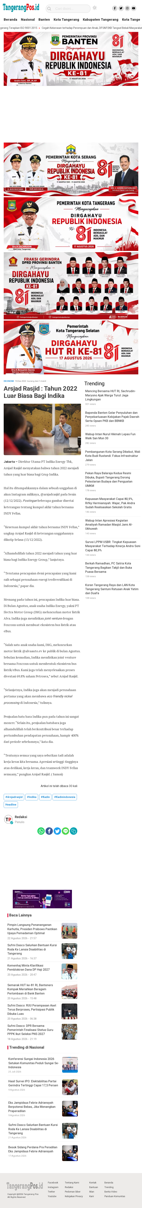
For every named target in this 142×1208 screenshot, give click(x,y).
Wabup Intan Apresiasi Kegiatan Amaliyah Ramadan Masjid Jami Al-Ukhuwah (109, 524)
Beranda (10, 19)
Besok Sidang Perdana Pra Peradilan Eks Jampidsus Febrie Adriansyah (32, 1149)
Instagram (53, 1187)
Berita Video (110, 1191)
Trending (109, 1187)
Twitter (51, 1191)
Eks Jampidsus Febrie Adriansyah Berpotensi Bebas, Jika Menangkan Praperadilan (31, 1107)
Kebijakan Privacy (74, 1196)
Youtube (52, 1196)
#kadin (45, 797)
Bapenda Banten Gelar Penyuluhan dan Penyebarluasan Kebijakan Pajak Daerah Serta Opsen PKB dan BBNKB (112, 417)
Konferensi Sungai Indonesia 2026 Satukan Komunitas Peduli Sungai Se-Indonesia (33, 1063)
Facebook (53, 1182)
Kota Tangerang (66, 19)
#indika (31, 797)
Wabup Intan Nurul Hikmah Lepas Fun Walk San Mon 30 (110, 436)
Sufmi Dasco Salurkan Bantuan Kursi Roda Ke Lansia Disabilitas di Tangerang (33, 1129)
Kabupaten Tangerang (100, 19)
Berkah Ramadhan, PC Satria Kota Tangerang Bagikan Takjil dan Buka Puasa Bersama (108, 567)
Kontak (92, 1182)
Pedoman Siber (72, 1191)
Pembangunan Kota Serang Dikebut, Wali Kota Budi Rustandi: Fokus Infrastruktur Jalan (112, 456)
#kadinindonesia (64, 797)
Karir (91, 1196)
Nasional (28, 19)
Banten (44, 19)
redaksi (21, 817)
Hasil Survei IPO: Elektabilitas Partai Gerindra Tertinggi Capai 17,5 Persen (33, 1083)
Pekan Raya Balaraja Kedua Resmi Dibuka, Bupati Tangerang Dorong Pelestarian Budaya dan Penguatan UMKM (108, 479)
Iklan (91, 1191)
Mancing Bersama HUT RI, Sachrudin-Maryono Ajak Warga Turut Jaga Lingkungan (110, 395)
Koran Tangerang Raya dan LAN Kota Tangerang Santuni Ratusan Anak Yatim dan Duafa (111, 589)
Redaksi (69, 1187)
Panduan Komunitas (114, 1196)
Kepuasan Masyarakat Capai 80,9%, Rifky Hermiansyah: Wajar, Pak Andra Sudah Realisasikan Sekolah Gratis (110, 503)
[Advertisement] (71, 115)
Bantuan (93, 1187)
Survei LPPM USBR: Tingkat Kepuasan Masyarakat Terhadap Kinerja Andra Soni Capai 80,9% (112, 546)
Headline (10, 805)
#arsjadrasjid (14, 797)
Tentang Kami (72, 1182)
